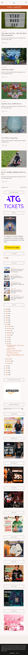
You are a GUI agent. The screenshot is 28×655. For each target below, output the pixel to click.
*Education (13, 288)
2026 (6, 309)
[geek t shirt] (13, 532)
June (8, 339)
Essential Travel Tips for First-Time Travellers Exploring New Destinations (17, 271)
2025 (6, 311)
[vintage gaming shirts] (13, 507)
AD (2, 135)
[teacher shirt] (13, 433)
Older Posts (23, 187)
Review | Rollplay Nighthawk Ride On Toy (13, 173)
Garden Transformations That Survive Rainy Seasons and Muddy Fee (17, 298)
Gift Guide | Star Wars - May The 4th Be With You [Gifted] (13, 34)
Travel (12, 267)
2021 (6, 320)
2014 (6, 374)
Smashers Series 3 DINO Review (11, 104)
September (9, 333)
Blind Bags (3, 101)
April (8, 343)
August (8, 335)
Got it (17, 653)
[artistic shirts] (13, 606)
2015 (6, 372)
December (9, 326)
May (8, 341)
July (8, 337)
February (9, 361)
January (9, 363)
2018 (6, 366)
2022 (6, 318)
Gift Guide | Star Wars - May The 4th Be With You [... (15, 346)
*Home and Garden (15, 295)
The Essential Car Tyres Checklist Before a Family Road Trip (17, 284)
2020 (6, 322)
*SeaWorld (4, 67)
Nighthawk (3, 169)
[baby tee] (13, 458)
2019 (6, 324)
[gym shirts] (13, 482)
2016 (6, 370)
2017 (6, 368)
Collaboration (14, 274)
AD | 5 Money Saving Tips (9, 138)
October (9, 330)
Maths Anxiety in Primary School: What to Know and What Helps (16, 291)
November (9, 328)
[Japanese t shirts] (13, 581)
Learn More (12, 653)
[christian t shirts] (13, 556)
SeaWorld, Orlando (7, 69)
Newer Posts (4, 187)
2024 (6, 313)
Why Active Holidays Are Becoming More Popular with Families (17, 278)
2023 (6, 315)
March (8, 359)
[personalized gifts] (13, 630)
